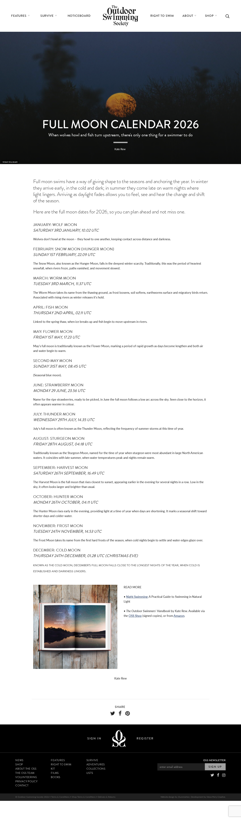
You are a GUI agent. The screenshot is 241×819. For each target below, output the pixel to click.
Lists (89, 773)
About (188, 16)
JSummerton (184, 796)
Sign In (94, 738)
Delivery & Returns (106, 796)
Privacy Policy (26, 781)
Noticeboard (79, 16)
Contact (21, 785)
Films (55, 773)
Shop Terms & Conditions (84, 796)
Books (55, 777)
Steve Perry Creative (216, 796)
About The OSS (26, 769)
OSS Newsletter (214, 760)
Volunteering (26, 777)
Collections (96, 769)
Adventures (95, 764)
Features (19, 16)
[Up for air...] (119, 738)
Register (145, 738)
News (19, 760)
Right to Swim (162, 16)
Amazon (179, 616)
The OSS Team (25, 773)
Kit (53, 769)
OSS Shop (135, 616)
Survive (47, 16)
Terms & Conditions (60, 796)
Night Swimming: (137, 596)
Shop (210, 16)
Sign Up (215, 767)
